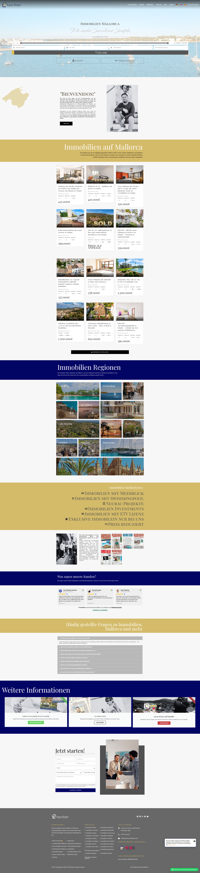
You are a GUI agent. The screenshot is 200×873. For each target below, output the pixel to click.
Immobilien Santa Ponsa (107, 849)
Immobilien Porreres (91, 844)
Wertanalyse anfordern (36, 722)
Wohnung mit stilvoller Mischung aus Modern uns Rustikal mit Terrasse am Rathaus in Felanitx (70, 188)
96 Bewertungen (116, 607)
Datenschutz (71, 840)
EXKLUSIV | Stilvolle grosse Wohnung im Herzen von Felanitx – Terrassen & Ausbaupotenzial (127, 233)
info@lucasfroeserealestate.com (129, 838)
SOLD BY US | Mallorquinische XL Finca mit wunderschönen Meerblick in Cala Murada (100, 232)
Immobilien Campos (91, 833)
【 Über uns (159, 4)
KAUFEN (141, 4)
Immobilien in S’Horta (106, 838)
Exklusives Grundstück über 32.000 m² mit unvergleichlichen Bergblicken (69, 325)
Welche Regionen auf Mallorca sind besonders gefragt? (75, 638)
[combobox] (87, 48)
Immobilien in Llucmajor (92, 835)
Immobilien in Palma (91, 838)
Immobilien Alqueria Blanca (92, 850)
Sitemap (55, 857)
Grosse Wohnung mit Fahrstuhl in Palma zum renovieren (99, 281)
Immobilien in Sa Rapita (92, 841)
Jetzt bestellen (100, 722)
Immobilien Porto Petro (107, 846)
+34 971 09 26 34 (194, 4)
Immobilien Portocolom (107, 827)
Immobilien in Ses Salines (107, 841)
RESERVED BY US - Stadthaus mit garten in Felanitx (100, 187)
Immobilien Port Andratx (107, 844)
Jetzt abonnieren (164, 723)
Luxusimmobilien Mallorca (59, 843)
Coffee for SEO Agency (69, 867)
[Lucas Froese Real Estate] (12, 7)
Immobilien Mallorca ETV (74, 851)
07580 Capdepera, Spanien (64, 330)
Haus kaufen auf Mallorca (74, 843)
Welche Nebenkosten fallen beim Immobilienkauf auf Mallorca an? (78, 650)
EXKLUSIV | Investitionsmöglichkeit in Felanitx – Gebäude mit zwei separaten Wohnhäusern (128, 326)
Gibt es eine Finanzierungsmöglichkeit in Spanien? (74, 665)
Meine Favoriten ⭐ (58, 840)
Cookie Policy (171, 845)
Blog (165, 4)
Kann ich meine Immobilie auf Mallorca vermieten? (74, 657)
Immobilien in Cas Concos (108, 833)
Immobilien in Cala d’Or (92, 830)
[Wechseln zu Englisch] (181, 4)
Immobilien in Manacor (107, 835)
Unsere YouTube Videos (59, 854)
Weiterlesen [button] (62, 603)
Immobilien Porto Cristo (92, 846)
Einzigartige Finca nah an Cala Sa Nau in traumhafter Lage (129, 281)
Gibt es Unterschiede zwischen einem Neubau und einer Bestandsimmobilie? (81, 654)
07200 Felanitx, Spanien (64, 193)
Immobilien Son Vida (106, 853)
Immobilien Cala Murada (107, 830)
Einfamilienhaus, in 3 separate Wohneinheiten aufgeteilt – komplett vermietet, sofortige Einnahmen (69, 283)
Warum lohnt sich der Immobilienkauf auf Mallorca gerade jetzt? (77, 672)
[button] (142, 597)
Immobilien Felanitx (91, 827)
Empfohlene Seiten (73, 854)
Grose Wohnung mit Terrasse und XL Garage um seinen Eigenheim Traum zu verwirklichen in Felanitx (128, 189)
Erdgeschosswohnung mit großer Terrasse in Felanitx (70, 231)
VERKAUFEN (149, 4)
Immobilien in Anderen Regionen (91, 858)
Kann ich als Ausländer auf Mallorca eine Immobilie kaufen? (76, 647)
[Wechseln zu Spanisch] (185, 4)
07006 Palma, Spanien (93, 284)
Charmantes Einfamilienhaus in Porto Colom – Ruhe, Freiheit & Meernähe (99, 325)
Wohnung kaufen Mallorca (59, 849)
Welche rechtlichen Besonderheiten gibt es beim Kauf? (75, 661)
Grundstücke (71, 849)
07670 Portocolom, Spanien (124, 284)
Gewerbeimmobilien (58, 851)
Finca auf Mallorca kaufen (59, 846)
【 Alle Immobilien (132, 4)
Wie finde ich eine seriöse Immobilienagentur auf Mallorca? (76, 668)
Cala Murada (91, 237)
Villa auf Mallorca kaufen (74, 846)
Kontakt (171, 4)
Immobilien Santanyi (91, 853)
